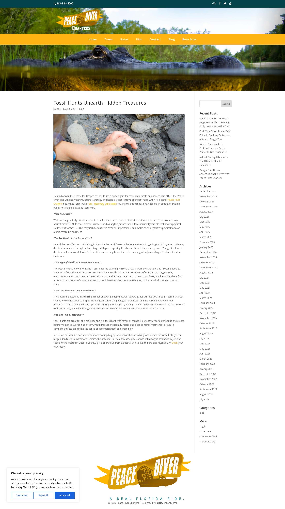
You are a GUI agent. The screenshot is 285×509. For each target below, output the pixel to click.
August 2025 (206, 211)
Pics (139, 39)
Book (174, 342)
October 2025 (206, 201)
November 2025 (208, 196)
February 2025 (207, 242)
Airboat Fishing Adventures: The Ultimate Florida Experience (213, 161)
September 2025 (208, 206)
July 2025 (204, 216)
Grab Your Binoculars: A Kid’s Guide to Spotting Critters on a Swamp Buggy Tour (214, 135)
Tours (108, 39)
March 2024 (205, 297)
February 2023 (207, 363)
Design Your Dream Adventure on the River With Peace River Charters (214, 174)
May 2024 (204, 287)
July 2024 (204, 277)
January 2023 (206, 368)
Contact (155, 39)
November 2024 (208, 257)
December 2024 (208, 252)
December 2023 (208, 313)
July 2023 (204, 338)
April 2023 (204, 353)
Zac (59, 108)
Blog (172, 39)
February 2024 (207, 302)
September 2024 (208, 267)
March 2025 (205, 237)
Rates (124, 39)
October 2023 (206, 323)
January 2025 (206, 247)
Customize (21, 495)
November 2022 (208, 379)
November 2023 (208, 318)
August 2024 (206, 272)
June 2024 (204, 282)
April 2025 (204, 231)
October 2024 (206, 262)
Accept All (64, 495)
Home (93, 39)
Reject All (43, 495)
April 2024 (204, 292)
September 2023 (208, 328)
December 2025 (208, 191)
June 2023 (204, 343)
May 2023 (204, 348)
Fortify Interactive (166, 502)
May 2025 (204, 226)
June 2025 (204, 221)
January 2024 (206, 308)
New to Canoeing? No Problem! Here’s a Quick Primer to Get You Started (213, 148)
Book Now (189, 39)
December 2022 (208, 374)
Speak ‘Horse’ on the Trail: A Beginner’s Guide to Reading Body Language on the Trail (214, 122)
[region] (43, 485)
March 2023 (205, 358)
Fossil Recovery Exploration (102, 203)
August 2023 (206, 333)
